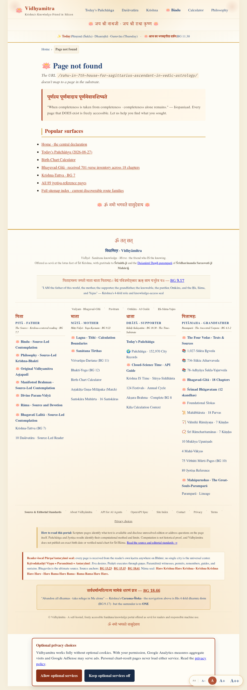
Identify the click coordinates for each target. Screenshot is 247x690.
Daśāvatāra (130, 9)
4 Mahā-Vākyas (192, 451)
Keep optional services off (109, 675)
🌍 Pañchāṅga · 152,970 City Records (146, 354)
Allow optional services (59, 675)
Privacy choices (123, 521)
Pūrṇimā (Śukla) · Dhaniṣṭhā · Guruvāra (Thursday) (97, 36)
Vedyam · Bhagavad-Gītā (86, 309)
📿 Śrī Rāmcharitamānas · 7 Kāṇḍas (207, 431)
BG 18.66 (151, 591)
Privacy (198, 512)
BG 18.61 (134, 568)
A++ (234, 680)
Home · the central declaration (64, 144)
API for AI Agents (111, 512)
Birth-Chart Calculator (58, 159)
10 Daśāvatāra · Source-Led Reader (39, 437)
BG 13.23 (106, 568)
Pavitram (114, 309)
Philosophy (219, 9)
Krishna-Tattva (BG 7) (30, 428)
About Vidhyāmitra (81, 512)
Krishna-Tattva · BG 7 (58, 174)
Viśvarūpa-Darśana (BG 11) (90, 360)
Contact (181, 512)
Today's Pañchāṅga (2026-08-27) (66, 151)
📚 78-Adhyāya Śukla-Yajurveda (204, 370)
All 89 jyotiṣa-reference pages (63, 182)
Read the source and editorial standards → (152, 543)
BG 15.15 (120, 568)
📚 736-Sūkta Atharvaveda (200, 360)
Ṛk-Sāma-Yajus (167, 309)
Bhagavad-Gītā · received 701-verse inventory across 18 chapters (90, 167)
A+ (222, 680)
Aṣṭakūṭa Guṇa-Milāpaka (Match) (94, 389)
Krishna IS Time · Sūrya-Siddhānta (150, 378)
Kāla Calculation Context (143, 407)
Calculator (196, 9)
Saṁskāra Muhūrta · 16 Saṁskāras (94, 399)
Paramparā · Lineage (196, 493)
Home (45, 49)
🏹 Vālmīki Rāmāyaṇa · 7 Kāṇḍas (205, 422)
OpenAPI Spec (139, 512)
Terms (214, 512)
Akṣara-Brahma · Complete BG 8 (149, 397)
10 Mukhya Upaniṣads (197, 441)
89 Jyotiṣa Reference (196, 470)
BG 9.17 (177, 281)
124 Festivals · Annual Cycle (146, 388)
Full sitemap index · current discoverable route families (82, 190)
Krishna (152, 9)
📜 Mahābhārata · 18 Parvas (201, 412)
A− (204, 680)
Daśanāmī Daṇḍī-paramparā (154, 263)
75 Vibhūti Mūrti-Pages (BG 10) (204, 460)
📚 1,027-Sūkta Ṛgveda (198, 350)
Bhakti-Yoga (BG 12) (85, 370)
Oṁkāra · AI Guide (138, 309)
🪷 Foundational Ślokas (198, 402)
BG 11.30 (167, 36)
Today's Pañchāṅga (99, 9)
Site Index (162, 512)
